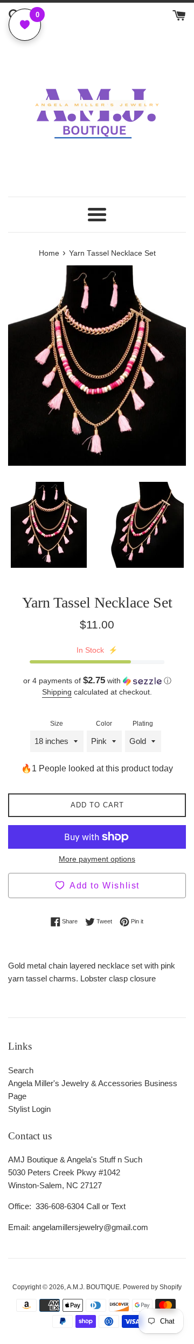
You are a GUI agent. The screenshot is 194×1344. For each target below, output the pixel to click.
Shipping (57, 692)
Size (56, 723)
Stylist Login (29, 1109)
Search (20, 1070)
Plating (143, 723)
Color (104, 723)
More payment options (97, 859)
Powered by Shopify (152, 1287)
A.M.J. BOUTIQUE (93, 1287)
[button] (97, 681)
